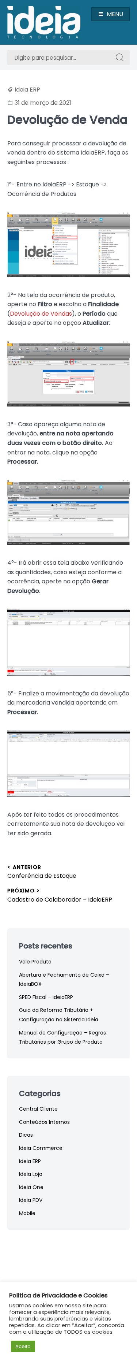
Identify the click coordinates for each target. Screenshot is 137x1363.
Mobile (27, 1213)
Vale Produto (35, 961)
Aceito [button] (23, 1346)
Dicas (26, 1135)
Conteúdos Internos (44, 1122)
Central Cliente (38, 1109)
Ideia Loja (30, 1174)
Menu (115, 14)
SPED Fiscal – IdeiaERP (46, 997)
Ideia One (31, 1187)
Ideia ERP (27, 89)
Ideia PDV (30, 1200)
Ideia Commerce (40, 1148)
